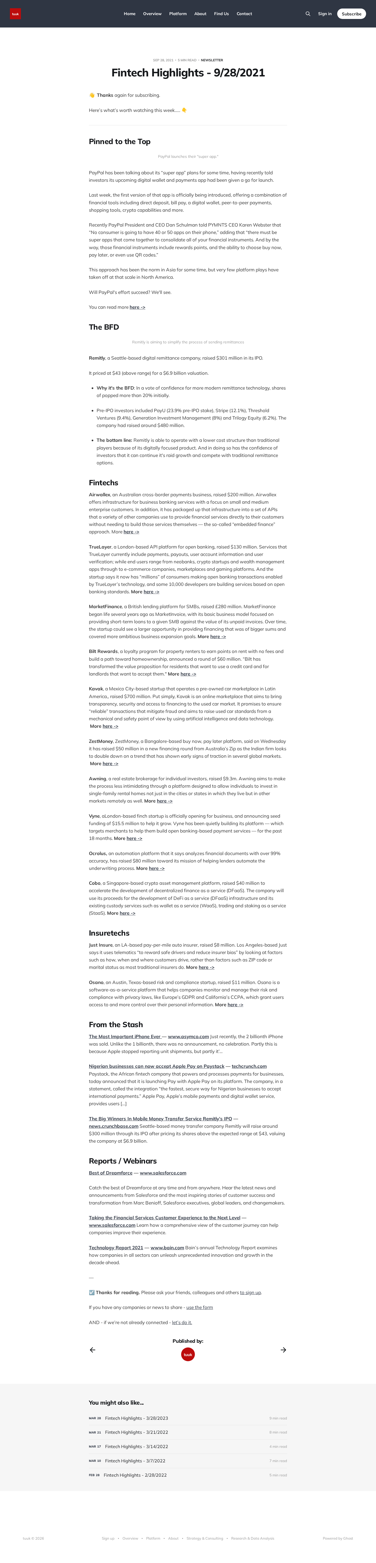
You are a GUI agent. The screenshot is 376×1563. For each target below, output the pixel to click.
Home (129, 13)
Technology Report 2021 (116, 1247)
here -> (137, 307)
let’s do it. (182, 1322)
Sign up (108, 1538)
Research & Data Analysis (252, 1538)
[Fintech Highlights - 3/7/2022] (188, 1461)
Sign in (325, 13)
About (200, 13)
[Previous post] (92, 1350)
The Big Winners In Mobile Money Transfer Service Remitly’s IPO (160, 1118)
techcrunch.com (249, 1066)
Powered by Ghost (338, 1538)
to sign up (250, 1292)
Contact (244, 13)
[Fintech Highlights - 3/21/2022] (188, 1432)
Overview (152, 13)
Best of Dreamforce (110, 1173)
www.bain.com (167, 1247)
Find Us (221, 13)
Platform (178, 13)
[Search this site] (308, 14)
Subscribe (351, 13)
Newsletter (212, 60)
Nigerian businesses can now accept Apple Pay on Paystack (156, 1066)
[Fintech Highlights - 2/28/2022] (188, 1475)
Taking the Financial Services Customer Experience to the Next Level (164, 1217)
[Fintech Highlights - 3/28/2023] (188, 1418)
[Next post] (283, 1350)
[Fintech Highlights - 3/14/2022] (188, 1447)
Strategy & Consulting (205, 1538)
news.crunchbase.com (113, 1126)
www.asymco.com (188, 1036)
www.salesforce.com (163, 1173)
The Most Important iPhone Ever (125, 1036)
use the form (199, 1307)
